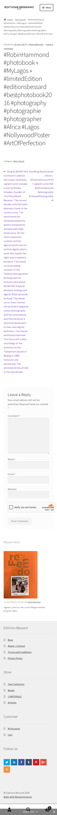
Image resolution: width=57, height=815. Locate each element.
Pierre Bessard (36, 44)
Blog (10, 639)
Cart (10, 734)
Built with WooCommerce (18, 796)
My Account (14, 728)
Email (12, 474)
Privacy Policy (15, 658)
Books (11, 690)
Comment (14, 415)
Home (10, 19)
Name (12, 459)
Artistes (12, 702)
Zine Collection (16, 684)
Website (12, 489)
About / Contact (16, 645)
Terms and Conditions (20, 652)
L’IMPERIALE (15, 696)
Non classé (20, 19)
